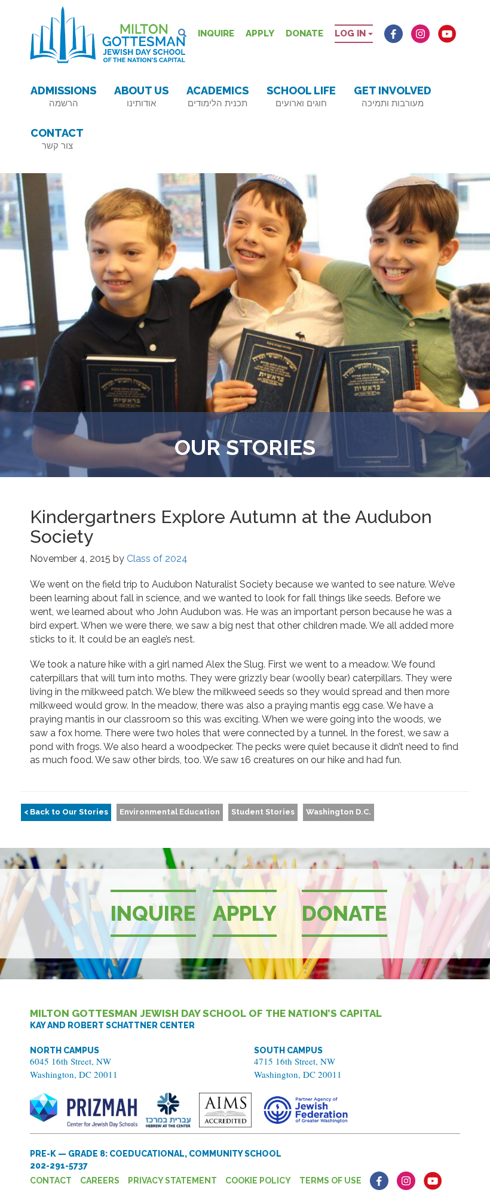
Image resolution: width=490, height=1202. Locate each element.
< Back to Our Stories (66, 811)
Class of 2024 (157, 558)
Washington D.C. (338, 811)
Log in (351, 33)
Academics (217, 96)
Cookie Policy (258, 1180)
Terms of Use (330, 1180)
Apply (260, 33)
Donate (304, 33)
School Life (301, 96)
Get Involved (392, 96)
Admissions (63, 96)
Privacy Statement (172, 1180)
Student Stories (263, 811)
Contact (57, 139)
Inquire (216, 33)
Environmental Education (170, 811)
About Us (141, 96)
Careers (100, 1180)
